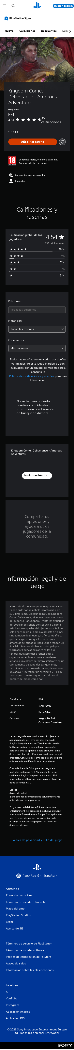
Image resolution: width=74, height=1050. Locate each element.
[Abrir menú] (4, 6)
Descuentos (49, 31)
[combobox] (37, 309)
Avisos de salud (17, 793)
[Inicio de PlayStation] (37, 5)
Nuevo (9, 31)
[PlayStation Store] (18, 18)
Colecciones (27, 31)
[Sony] (65, 1048)
